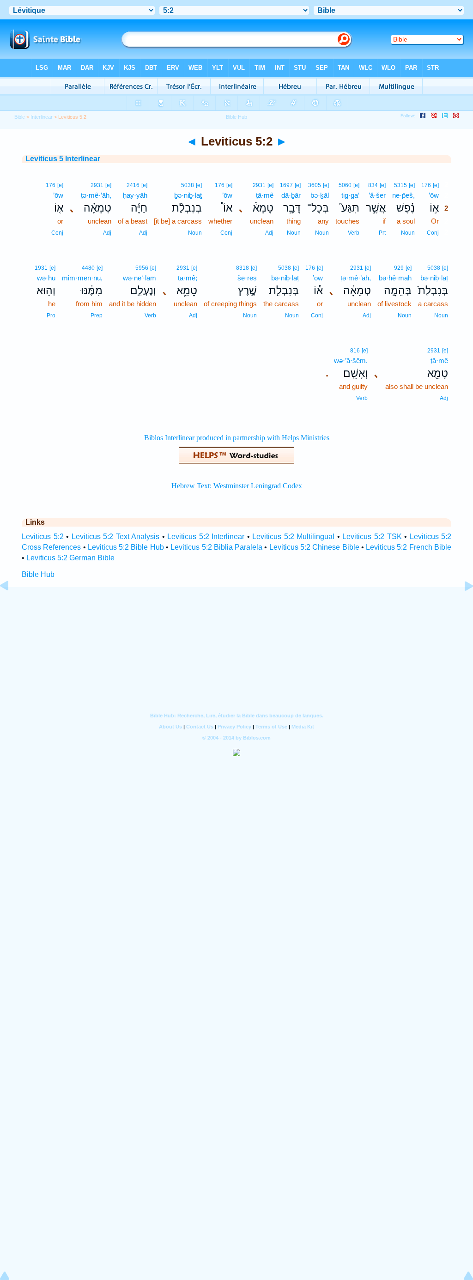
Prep (97, 315)
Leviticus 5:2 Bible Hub (126, 547)
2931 (259, 185)
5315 (400, 185)
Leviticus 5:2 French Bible (408, 547)
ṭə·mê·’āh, (96, 195)
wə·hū (46, 278)
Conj (433, 233)
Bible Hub (38, 574)
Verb (353, 233)
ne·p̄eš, (403, 195)
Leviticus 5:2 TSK (371, 536)
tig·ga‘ (350, 195)
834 (373, 185)
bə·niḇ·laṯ (434, 278)
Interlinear (41, 117)
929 (399, 268)
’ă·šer (377, 195)
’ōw (434, 195)
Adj (269, 233)
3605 (314, 185)
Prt (382, 233)
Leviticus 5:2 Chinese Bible (314, 547)
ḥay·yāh (135, 195)
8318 (242, 268)
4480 (88, 268)
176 (426, 185)
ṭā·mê (264, 195)
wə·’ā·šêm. (351, 360)
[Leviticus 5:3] (461, 607)
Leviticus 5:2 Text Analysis (116, 536)
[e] (436, 185)
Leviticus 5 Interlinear (62, 159)
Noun (408, 233)
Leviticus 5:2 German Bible (70, 558)
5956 (141, 268)
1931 (41, 268)
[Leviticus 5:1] (11, 607)
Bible (19, 117)
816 (355, 350)
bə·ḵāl (319, 195)
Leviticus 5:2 (43, 536)
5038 (187, 185)
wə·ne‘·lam (139, 278)
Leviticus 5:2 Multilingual (293, 536)
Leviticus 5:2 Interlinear (205, 536)
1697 (286, 185)
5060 (345, 185)
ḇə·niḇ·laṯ (188, 195)
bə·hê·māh (395, 278)
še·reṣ (247, 278)
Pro (51, 315)
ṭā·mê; (187, 278)
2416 (133, 185)
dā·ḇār (291, 195)
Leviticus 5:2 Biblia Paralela (216, 547)
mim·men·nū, (82, 278)
